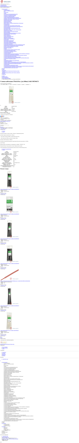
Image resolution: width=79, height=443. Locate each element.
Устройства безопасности (8, 61)
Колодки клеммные (7, 32)
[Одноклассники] (1, 116)
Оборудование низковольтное (8, 41)
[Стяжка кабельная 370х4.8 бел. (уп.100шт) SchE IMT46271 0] (11, 103)
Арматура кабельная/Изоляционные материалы (11, 17)
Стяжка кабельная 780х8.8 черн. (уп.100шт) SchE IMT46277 (9, 305)
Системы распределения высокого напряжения (11, 54)
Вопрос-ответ (11, 72)
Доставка (3, 353)
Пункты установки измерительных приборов (11, 46)
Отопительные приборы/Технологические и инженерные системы (14, 44)
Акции (3, 69)
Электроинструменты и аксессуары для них (11, 67)
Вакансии (7, 72)
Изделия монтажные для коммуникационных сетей (12, 28)
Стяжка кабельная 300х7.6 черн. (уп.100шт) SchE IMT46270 (9, 263)
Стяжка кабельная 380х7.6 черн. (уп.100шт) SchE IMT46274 (9, 189)
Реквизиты (4, 72)
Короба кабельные (7, 34)
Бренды (3, 68)
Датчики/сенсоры (7, 24)
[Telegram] (3, 116)
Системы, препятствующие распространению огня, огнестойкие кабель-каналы (16, 57)
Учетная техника (6, 64)
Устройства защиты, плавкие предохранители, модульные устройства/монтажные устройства (18, 62)
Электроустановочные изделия (9, 10)
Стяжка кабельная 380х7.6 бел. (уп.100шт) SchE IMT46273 (9, 330)
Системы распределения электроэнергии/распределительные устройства (15, 55)
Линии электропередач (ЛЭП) (8, 36)
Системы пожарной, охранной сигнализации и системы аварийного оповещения (16, 53)
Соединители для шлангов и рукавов (10, 58)
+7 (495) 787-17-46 (3, 128)
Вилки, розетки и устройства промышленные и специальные (13, 23)
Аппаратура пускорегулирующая (9, 16)
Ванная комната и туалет (8, 22)
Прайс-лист (4, 74)
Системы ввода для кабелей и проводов (10, 51)
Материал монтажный (7, 37)
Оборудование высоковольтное (9, 40)
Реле (4, 11)
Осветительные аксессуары (8, 43)
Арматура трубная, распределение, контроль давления (12, 18)
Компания (3, 71)
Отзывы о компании (16, 72)
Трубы (5, 59)
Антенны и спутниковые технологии (10, 15)
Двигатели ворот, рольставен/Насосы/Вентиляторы (12, 25)
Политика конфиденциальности (5, 344)
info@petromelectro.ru (3, 5)
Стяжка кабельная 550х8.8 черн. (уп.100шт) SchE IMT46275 (9, 238)
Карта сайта (12, 344)
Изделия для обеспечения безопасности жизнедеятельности (13, 26)
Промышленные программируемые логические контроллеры (13, 45)
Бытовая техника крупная (8, 19)
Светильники (6, 12)
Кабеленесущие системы (8, 30)
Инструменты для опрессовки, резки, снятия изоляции (12, 29)
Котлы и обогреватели (7, 35)
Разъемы (5, 48)
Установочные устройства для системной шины (11, 60)
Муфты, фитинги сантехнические (9, 38)
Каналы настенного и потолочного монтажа (11, 31)
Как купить (4, 70)
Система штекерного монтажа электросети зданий (12, 49)
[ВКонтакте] (0, 116)
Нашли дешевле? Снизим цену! (5, 121)
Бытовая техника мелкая (8, 20)
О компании (4, 352)
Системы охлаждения (7, 52)
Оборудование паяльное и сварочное (10, 42)
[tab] (3, 149)
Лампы (5, 13)
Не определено (6, 39)
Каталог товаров (4, 9)
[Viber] (2, 116)
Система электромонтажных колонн (9, 50)
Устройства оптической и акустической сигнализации (12, 63)
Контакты (3, 73)
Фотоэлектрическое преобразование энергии (11, 65)
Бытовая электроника (7, 21)
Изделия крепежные (7, 27)
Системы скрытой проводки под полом (10, 56)
